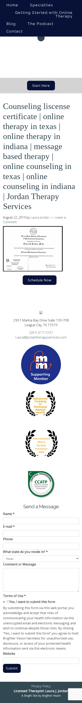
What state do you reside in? (25, 552)
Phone (8, 539)
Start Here (41, 85)
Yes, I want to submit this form (32, 602)
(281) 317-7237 (41, 332)
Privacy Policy (41, 686)
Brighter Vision (51, 695)
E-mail (9, 526)
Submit (12, 668)
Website (9, 653)
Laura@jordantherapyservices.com (41, 337)
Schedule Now (39, 280)
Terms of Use (14, 596)
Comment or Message (19, 564)
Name (9, 514)
